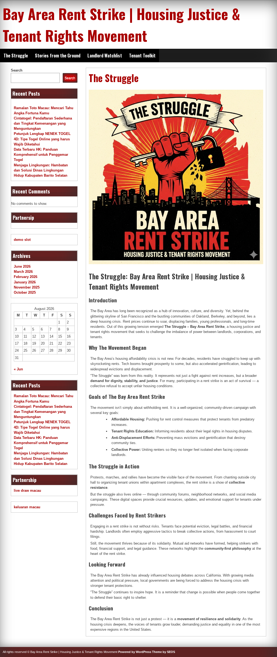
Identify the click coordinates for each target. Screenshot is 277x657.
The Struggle (16, 55)
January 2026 (25, 282)
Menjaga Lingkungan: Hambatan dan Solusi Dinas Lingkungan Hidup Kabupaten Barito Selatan (41, 170)
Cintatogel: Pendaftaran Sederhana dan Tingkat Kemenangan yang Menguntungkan (43, 123)
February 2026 (25, 277)
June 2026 (22, 266)
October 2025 (25, 292)
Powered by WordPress (134, 651)
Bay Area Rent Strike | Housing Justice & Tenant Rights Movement (121, 24)
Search (16, 70)
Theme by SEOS (163, 651)
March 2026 (23, 272)
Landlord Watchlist (104, 55)
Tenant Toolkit (142, 55)
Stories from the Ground (57, 55)
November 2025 (26, 287)
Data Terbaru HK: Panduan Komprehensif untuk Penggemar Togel (41, 154)
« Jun (18, 369)
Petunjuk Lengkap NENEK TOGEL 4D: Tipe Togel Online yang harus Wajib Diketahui (42, 139)
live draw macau (27, 490)
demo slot (22, 240)
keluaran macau (27, 507)
